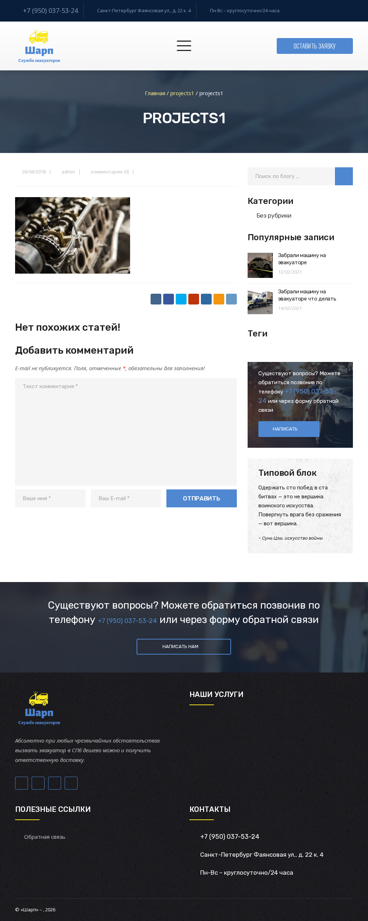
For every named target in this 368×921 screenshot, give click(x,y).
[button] (344, 176)
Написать (285, 429)
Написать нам (180, 646)
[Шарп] (39, 46)
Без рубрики (274, 215)
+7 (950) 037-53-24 (50, 10)
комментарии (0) (110, 171)
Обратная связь (44, 836)
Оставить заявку (315, 46)
